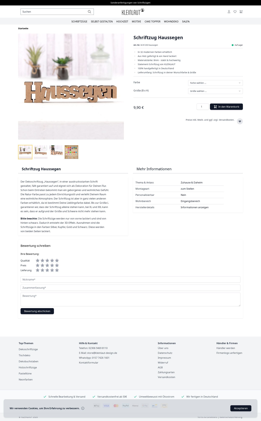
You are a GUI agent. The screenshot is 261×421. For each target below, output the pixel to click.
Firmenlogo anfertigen (229, 353)
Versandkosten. (226, 119)
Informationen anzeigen (195, 207)
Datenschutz (165, 353)
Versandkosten (166, 377)
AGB (160, 367)
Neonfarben (26, 379)
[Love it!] (235, 11)
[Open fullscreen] (72, 88)
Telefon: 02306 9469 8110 (93, 348)
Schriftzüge (79, 21)
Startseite (23, 28)
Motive (136, 21)
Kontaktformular (88, 362)
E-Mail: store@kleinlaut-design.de (98, 353)
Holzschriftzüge (28, 367)
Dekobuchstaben (28, 361)
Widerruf (163, 362)
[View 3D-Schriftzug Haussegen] (25, 152)
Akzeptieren (241, 408)
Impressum (164, 357)
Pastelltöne (25, 373)
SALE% (186, 21)
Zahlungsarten (166, 372)
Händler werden (225, 348)
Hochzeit (122, 21)
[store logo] (133, 11)
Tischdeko (24, 355)
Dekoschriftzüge (28, 349)
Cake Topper (152, 21)
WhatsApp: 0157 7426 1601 (94, 357)
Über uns (163, 348)
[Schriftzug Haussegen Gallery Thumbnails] (48, 152)
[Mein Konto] (229, 11)
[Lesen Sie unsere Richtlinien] (83, 408)
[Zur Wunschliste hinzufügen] (240, 121)
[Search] (89, 11)
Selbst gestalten (102, 21)
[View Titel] (71, 152)
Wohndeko (171, 21)
